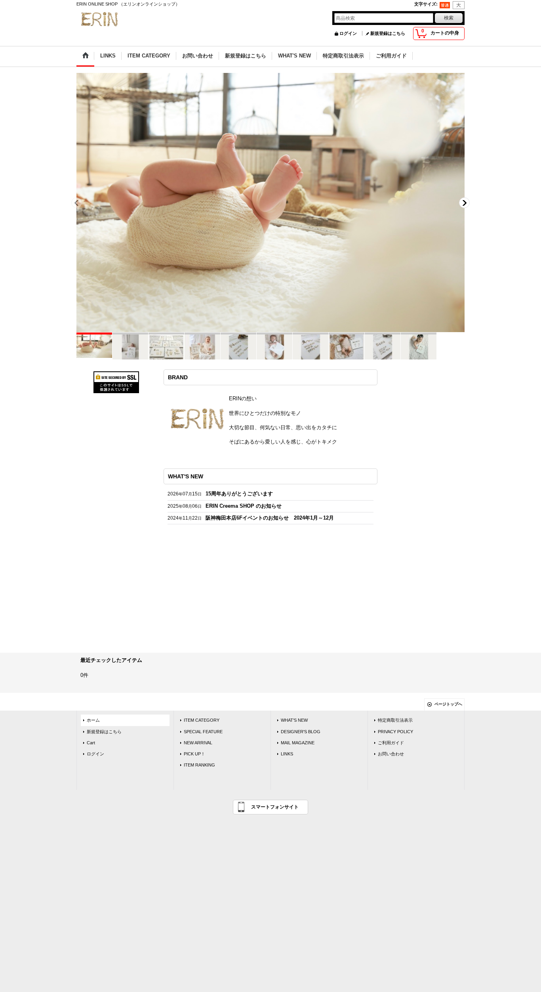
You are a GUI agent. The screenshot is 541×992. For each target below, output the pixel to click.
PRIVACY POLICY (395, 731)
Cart (91, 742)
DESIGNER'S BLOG (300, 731)
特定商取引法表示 (395, 720)
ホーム (93, 720)
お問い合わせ (391, 753)
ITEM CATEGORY (201, 720)
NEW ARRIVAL (198, 742)
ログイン (348, 33)
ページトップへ (448, 704)
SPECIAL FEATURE (203, 731)
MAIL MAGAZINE (297, 742)
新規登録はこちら (387, 33)
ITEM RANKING (199, 765)
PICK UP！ (194, 753)
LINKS (287, 753)
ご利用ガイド (391, 742)
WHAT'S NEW (294, 720)
